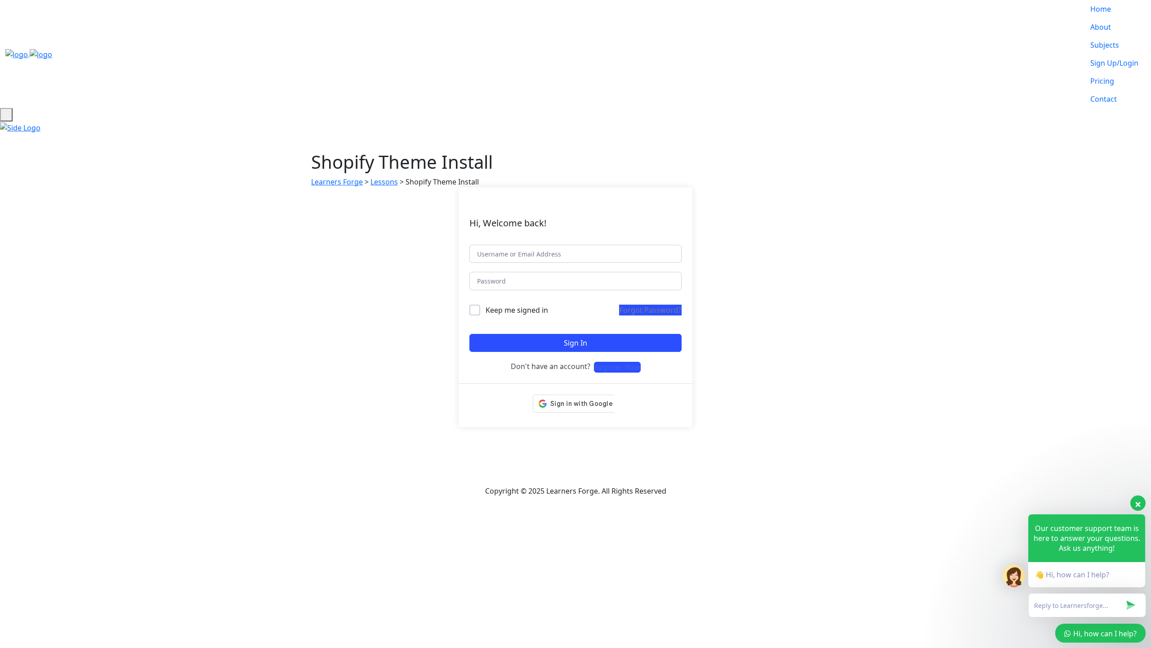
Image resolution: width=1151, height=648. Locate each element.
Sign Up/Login (1114, 63)
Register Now (617, 367)
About (1100, 27)
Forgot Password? (650, 310)
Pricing (1102, 81)
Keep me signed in (517, 310)
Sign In (575, 343)
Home (1100, 9)
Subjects (1104, 45)
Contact (1103, 99)
